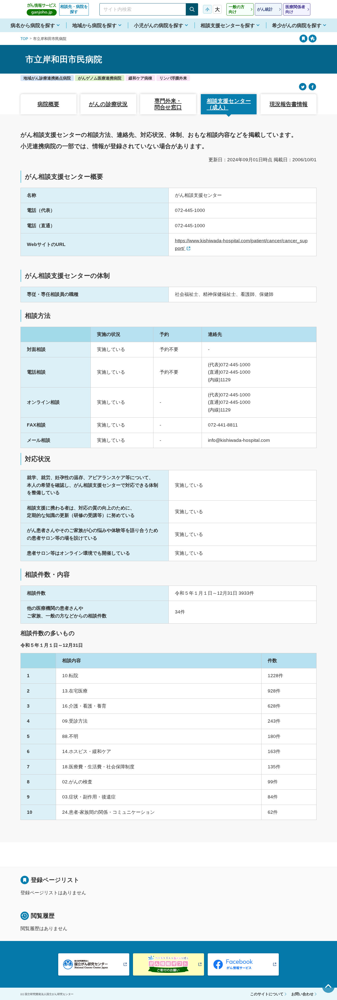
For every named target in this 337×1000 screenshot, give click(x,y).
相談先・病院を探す (74, 9)
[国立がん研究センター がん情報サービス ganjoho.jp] (42, 9)
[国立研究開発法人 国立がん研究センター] (93, 964)
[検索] (192, 9)
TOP (24, 39)
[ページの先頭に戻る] (328, 986)
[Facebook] (312, 86)
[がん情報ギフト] (168, 964)
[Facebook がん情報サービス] (243, 964)
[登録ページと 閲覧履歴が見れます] (303, 38)
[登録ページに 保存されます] (313, 38)
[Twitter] (303, 86)
